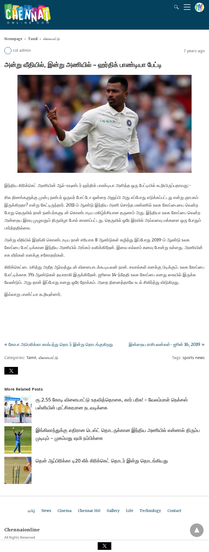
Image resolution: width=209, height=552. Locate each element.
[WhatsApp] (26, 309)
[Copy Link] (34, 309)
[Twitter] (17, 309)
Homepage (13, 39)
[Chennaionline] (27, 22)
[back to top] (197, 530)
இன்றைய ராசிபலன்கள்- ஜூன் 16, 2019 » (167, 344)
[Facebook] (8, 309)
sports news (194, 357)
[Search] (175, 7)
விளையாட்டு (51, 39)
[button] (11, 371)
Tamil (33, 39)
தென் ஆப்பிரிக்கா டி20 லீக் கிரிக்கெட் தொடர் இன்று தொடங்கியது (102, 460)
